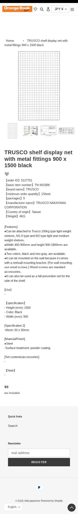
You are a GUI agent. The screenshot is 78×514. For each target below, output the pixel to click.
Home (10, 40)
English (12, 506)
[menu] (72, 9)
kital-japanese (32, 500)
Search (12, 425)
